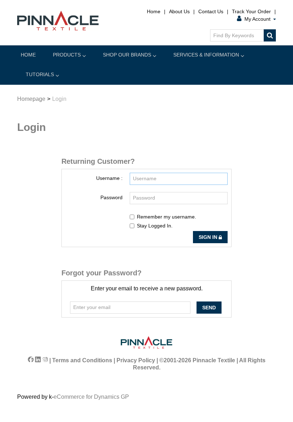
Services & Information (206, 55)
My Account (257, 19)
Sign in (209, 237)
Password (111, 197)
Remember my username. (166, 217)
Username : (109, 178)
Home (153, 11)
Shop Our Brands (127, 55)
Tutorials (40, 74)
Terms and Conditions (82, 360)
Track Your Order (251, 11)
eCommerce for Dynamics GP (91, 397)
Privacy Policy (135, 360)
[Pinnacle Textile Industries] (58, 20)
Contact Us (210, 11)
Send (209, 307)
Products (67, 55)
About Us (179, 11)
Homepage (31, 99)
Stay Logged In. (155, 226)
